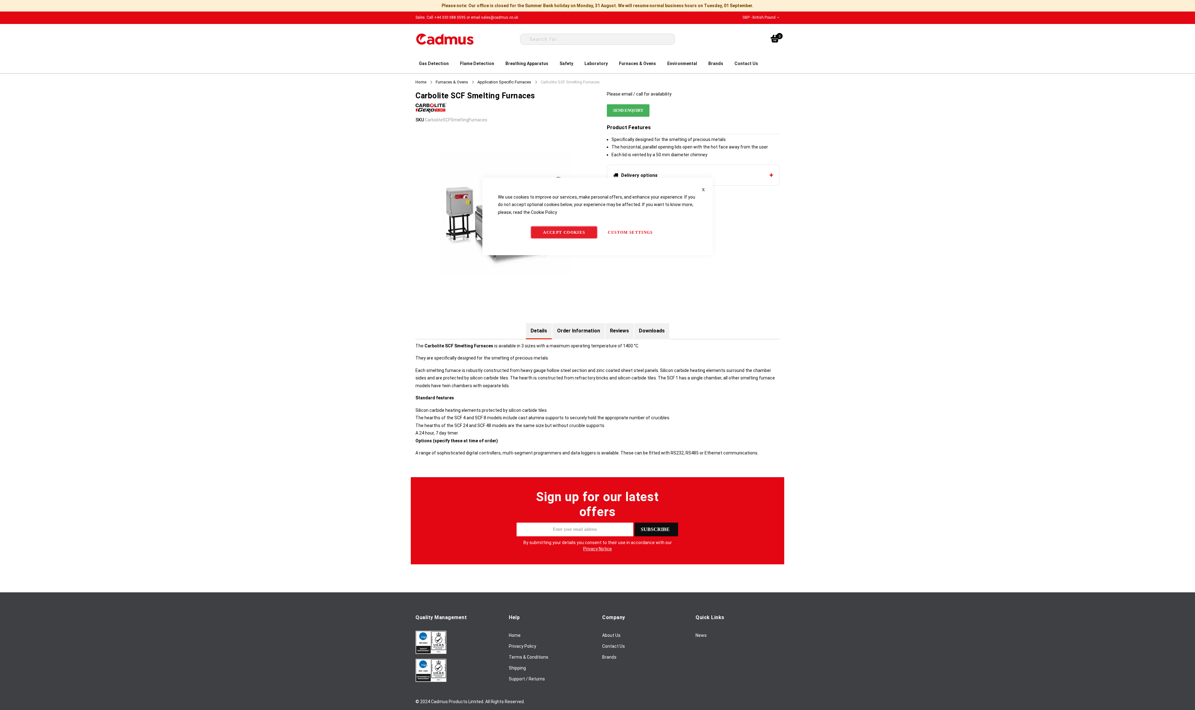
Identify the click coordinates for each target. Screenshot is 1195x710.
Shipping (517, 667)
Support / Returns (527, 678)
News (701, 635)
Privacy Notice (597, 548)
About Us (611, 635)
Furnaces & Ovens (452, 82)
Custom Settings (630, 232)
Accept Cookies (564, 232)
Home (420, 82)
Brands (609, 657)
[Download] (431, 652)
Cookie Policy (544, 211)
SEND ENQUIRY (628, 110)
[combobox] (597, 39)
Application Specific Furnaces (504, 82)
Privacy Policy (522, 646)
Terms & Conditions (528, 657)
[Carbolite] (431, 112)
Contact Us (613, 646)
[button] (761, 18)
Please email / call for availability (639, 94)
